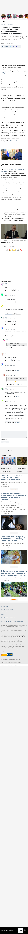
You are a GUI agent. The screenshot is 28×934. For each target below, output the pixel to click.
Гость (6, 293)
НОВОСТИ (3, 24)
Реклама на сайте (4, 611)
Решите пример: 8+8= (6, 439)
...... (5, 305)
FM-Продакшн (3, 607)
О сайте (2, 614)
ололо (6, 283)
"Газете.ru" (12, 140)
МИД (13, 246)
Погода (2, 612)
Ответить (18, 290)
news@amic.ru (22, 636)
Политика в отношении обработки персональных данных (12, 621)
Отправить (5, 442)
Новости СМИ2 (4, 452)
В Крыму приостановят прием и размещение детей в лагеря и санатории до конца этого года (14, 573)
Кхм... (6, 353)
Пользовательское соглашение (7, 609)
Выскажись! (5, 46)
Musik (6, 388)
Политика (10, 24)
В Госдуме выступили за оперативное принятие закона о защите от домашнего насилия (13, 496)
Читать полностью (14, 489)
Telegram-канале (7, 73)
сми (9, 246)
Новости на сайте (4, 606)
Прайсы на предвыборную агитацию (8, 616)
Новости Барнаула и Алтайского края (8, 617)
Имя (2, 426)
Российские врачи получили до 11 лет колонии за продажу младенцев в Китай (13, 539)
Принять (21, 930)
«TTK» (19, 665)
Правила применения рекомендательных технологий (11, 619)
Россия (4, 246)
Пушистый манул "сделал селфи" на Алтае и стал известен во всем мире (11, 477)
